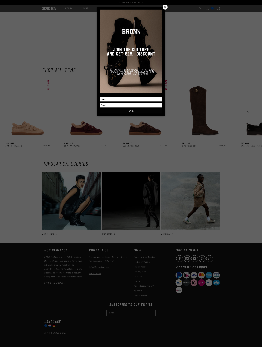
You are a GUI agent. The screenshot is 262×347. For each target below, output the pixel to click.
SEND (131, 111)
